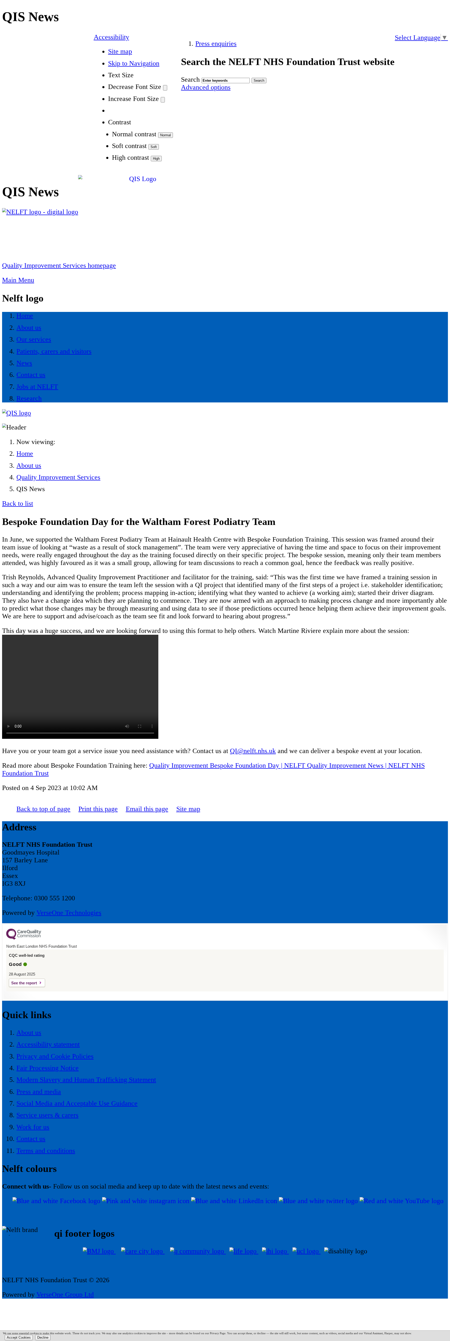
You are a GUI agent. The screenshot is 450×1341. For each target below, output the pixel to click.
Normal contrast (134, 134)
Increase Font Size (133, 98)
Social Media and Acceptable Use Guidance (77, 1103)
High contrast (130, 157)
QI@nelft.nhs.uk (253, 751)
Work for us (32, 1127)
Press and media (38, 1091)
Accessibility (111, 37)
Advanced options (205, 87)
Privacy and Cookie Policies (54, 1056)
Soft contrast (129, 146)
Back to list (17, 503)
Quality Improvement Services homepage (59, 265)
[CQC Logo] (23, 938)
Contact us (30, 1139)
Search (190, 79)
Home (24, 453)
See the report (24, 983)
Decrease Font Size (134, 87)
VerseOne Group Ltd (65, 1294)
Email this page (147, 809)
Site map (120, 51)
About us (28, 465)
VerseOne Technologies (68, 912)
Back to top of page (43, 809)
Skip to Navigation (133, 63)
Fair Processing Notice (47, 1068)
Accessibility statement (48, 1044)
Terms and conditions (45, 1150)
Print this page (98, 809)
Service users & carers (47, 1115)
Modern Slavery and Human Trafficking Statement (86, 1079)
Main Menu (18, 280)
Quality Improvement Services (58, 477)
